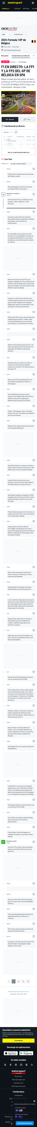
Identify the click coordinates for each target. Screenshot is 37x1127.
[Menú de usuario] (33, 3)
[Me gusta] (34, 169)
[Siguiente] (28, 981)
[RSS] (32, 1065)
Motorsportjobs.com (18, 1079)
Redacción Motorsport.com (19, 991)
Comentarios (18, 1095)
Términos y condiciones (12, 1117)
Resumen (4, 56)
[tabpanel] (18, 561)
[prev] (9, 981)
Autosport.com (18, 1083)
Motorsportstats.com (18, 1086)
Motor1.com (18, 1076)
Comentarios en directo (21, 56)
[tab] (10, 119)
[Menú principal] (3, 3)
